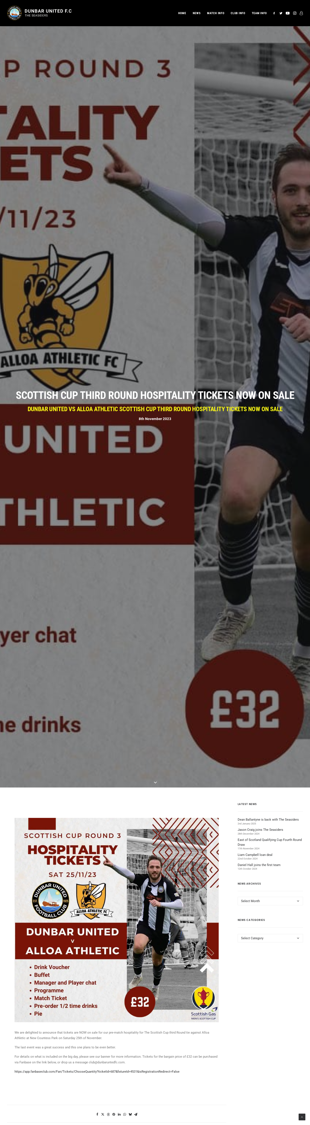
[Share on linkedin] (119, 1114)
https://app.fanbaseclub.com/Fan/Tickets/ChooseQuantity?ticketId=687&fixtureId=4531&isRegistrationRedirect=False (97, 1071)
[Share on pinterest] (113, 1114)
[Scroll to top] (302, 1117)
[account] (300, 13)
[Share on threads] (108, 1114)
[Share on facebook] (97, 1114)
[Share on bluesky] (130, 1114)
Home (182, 13)
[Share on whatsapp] (124, 1114)
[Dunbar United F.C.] (39, 13)
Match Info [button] (215, 13)
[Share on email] (135, 1114)
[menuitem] (182, 13)
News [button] (197, 13)
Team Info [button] (259, 13)
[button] (275, 13)
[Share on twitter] (102, 1114)
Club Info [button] (238, 13)
